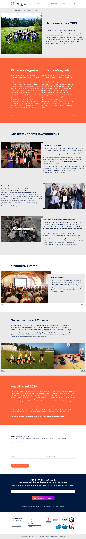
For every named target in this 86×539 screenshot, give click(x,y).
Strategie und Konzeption (53, 84)
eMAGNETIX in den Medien (34, 524)
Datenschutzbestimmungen (37, 506)
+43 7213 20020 (16, 525)
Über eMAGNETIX (32, 518)
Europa (54, 170)
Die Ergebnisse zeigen (58, 226)
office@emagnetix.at (45, 536)
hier (12, 403)
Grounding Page (32, 526)
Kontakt (30, 519)
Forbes (57, 241)
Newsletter (30, 523)
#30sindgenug (15, 77)
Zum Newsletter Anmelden (43, 498)
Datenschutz (60, 536)
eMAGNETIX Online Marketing (18, 3)
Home (12, 10)
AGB (65, 536)
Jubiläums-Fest (62, 77)
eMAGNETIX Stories (20, 10)
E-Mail (43, 488)
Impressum (54, 536)
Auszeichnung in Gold (7, 202)
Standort (30, 521)
